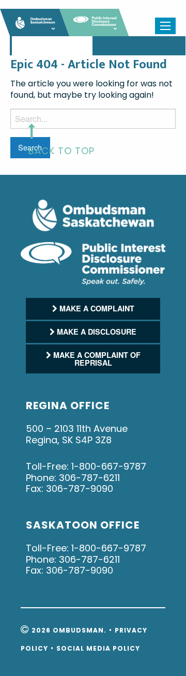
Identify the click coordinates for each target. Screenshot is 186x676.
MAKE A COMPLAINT (95, 308)
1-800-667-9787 (108, 466)
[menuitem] (11, 46)
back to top (61, 150)
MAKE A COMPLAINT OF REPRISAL (96, 359)
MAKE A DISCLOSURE (95, 331)
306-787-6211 (89, 477)
